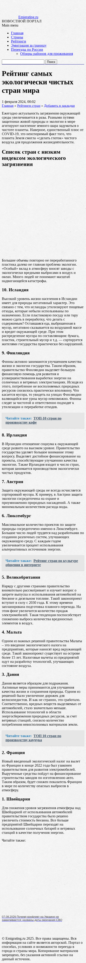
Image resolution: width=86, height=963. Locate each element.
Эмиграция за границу (29, 45)
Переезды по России (27, 49)
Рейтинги (18, 41)
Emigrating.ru (28, 17)
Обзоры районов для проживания (46, 54)
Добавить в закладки (59, 105)
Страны (17, 37)
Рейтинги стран (28, 105)
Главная (17, 33)
